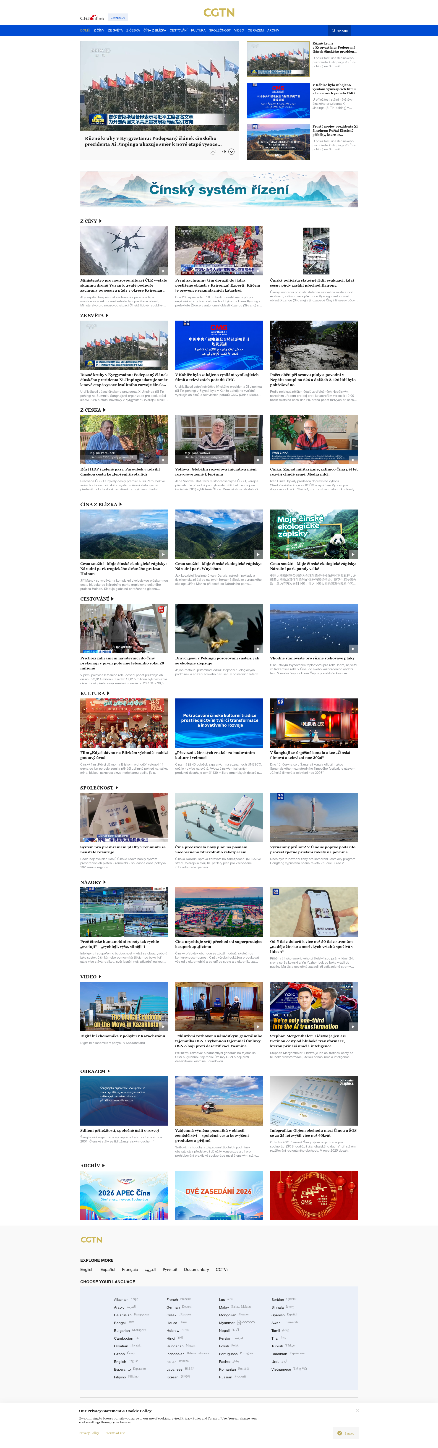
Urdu (279, 1361)
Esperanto (130, 1369)
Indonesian (188, 1353)
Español (107, 1269)
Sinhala (282, 1307)
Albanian (126, 1299)
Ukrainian (288, 1353)
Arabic (125, 1307)
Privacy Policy (89, 1433)
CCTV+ (222, 1269)
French (179, 1299)
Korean (178, 1377)
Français (130, 1269)
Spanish (284, 1315)
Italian (178, 1361)
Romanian (234, 1369)
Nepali (229, 1330)
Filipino (126, 1377)
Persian (231, 1338)
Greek (179, 1315)
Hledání (342, 31)
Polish (229, 1346)
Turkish (283, 1346)
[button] (231, 152)
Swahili (284, 1322)
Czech (124, 1353)
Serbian (284, 1299)
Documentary (196, 1269)
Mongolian (234, 1315)
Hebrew (178, 1330)
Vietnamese (289, 1369)
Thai (278, 1338)
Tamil (280, 1330)
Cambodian (126, 1338)
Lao (226, 1299)
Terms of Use (115, 1433)
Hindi (175, 1338)
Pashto (229, 1361)
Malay (235, 1307)
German (179, 1307)
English (87, 1269)
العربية (150, 1269)
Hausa (177, 1322)
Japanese (180, 1369)
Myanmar (237, 1322)
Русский (170, 1269)
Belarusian (131, 1315)
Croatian (127, 1346)
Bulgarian (130, 1330)
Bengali (124, 1322)
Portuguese (236, 1353)
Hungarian (181, 1346)
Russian (232, 1377)
